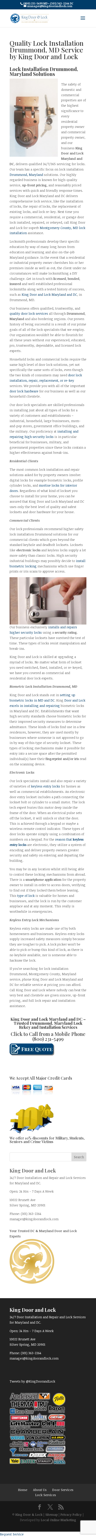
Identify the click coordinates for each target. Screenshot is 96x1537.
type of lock (26, 895)
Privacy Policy (71, 1514)
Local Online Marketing (58, 1520)
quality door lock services (29, 313)
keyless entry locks (45, 786)
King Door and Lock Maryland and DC (49, 294)
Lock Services (45, 1495)
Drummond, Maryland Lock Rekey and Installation (51, 1025)
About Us (39, 1490)
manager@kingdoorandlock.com (34, 1219)
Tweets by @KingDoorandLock (32, 1381)
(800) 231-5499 (48, 1038)
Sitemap (51, 1514)
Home (22, 1490)
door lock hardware (24, 391)
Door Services (62, 1490)
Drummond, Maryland (26, 175)
